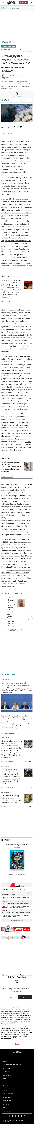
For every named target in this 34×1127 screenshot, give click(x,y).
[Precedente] (3, 618)
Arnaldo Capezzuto (12, 75)
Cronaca (6, 42)
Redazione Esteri (7, 761)
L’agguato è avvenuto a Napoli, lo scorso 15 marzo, (16, 180)
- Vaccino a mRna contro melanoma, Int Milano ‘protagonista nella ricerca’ (15, 916)
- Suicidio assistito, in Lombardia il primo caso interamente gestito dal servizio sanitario (15, 898)
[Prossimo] (30, 618)
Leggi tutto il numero (16, 874)
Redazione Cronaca (11, 629)
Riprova (17, 1044)
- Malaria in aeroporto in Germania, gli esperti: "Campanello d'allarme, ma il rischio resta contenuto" (15, 902)
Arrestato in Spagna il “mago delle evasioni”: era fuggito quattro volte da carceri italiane (11, 613)
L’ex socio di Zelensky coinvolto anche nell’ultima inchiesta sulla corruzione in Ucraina (11, 799)
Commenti (7, 127)
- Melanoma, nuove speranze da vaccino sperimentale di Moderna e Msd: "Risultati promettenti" (16, 911)
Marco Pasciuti (7, 806)
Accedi (9, 997)
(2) (31, 733)
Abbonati (23, 3)
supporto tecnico (6, 1038)
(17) (31, 787)
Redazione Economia (9, 733)
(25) (31, 761)
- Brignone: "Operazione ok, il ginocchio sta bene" (16, 890)
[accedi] (30, 2)
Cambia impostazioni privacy (12, 1065)
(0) (23, 629)
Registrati (25, 997)
